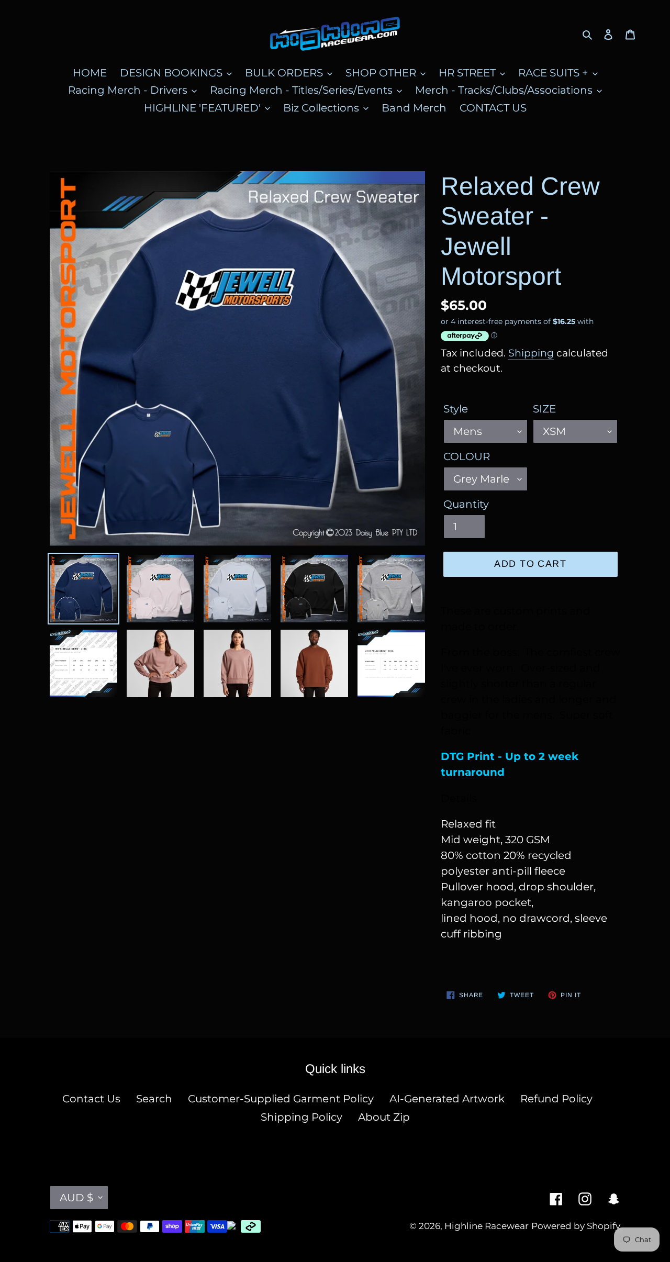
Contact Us (91, 1098)
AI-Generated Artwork (447, 1098)
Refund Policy (556, 1098)
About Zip (384, 1117)
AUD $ (76, 1197)
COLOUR (466, 456)
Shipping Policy (301, 1117)
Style (455, 409)
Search (154, 1098)
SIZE (544, 409)
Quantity (466, 504)
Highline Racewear (486, 1226)
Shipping (531, 353)
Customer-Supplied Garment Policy (281, 1098)
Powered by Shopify (575, 1226)
